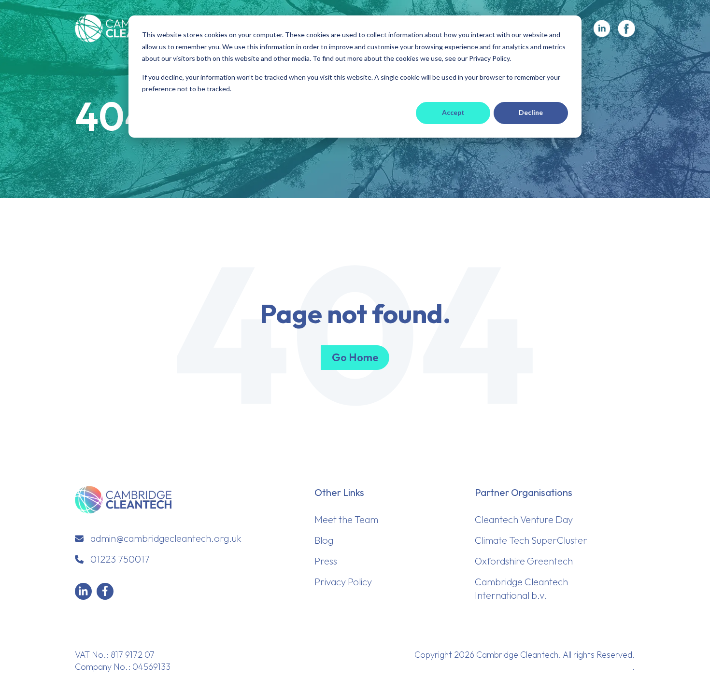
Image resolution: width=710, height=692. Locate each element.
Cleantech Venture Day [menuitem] (524, 519)
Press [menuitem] (325, 561)
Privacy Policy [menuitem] (343, 582)
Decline (531, 112)
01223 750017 (120, 559)
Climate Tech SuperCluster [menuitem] (531, 540)
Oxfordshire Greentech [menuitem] (524, 561)
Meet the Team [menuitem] (346, 519)
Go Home (355, 357)
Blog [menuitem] (323, 540)
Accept (453, 112)
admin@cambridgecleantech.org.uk (165, 538)
